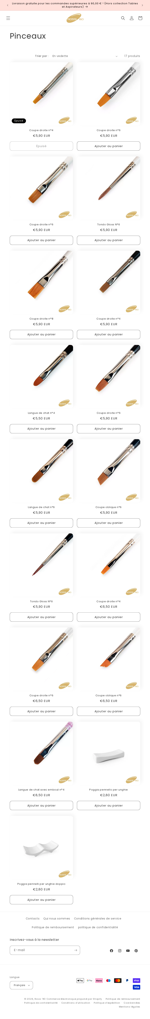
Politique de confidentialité (41, 1002)
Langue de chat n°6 (41, 507)
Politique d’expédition (107, 1002)
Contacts (33, 918)
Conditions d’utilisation (75, 1002)
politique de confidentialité (98, 927)
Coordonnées (132, 1002)
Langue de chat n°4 (41, 413)
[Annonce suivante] (142, 5)
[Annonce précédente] (7, 5)
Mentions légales (129, 1006)
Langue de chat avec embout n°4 (41, 790)
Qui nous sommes (56, 918)
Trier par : (41, 56)
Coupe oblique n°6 (109, 507)
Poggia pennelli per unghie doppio (41, 884)
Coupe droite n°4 (41, 130)
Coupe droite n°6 (109, 130)
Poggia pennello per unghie (108, 790)
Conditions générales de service (97, 918)
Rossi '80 (40, 998)
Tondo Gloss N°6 (108, 224)
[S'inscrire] (75, 950)
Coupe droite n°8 (41, 319)
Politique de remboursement (53, 927)
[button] (8, 18)
